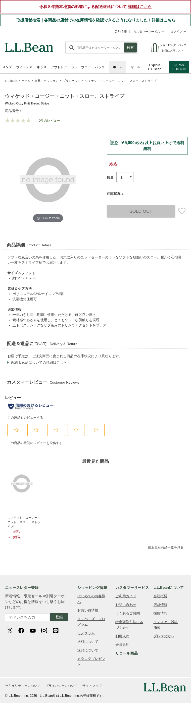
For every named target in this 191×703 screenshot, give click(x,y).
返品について (87, 650)
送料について (87, 642)
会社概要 (160, 596)
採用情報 (160, 613)
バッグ (100, 67)
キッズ (42, 67)
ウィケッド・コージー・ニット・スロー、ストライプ (23, 522)
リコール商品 (126, 653)
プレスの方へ (163, 636)
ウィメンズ (24, 67)
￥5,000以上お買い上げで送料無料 (152, 146)
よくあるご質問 (127, 613)
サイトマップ (92, 686)
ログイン (176, 31)
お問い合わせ (125, 605)
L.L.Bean (11, 81)
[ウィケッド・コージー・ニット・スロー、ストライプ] (25, 484)
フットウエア (81, 67)
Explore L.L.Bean (154, 67)
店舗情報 (120, 31)
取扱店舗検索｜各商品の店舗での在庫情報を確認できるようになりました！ (96, 20)
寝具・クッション (46, 81)
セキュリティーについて (23, 686)
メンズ (7, 67)
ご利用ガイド (125, 596)
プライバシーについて (61, 686)
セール (135, 67)
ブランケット (72, 81)
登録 (59, 617)
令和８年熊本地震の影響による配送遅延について (95, 6)
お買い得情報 (87, 610)
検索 (130, 48)
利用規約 (122, 636)
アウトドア (59, 67)
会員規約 (122, 645)
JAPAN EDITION (179, 67)
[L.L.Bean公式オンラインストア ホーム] (29, 45)
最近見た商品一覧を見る (166, 547)
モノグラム (86, 633)
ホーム (118, 67)
